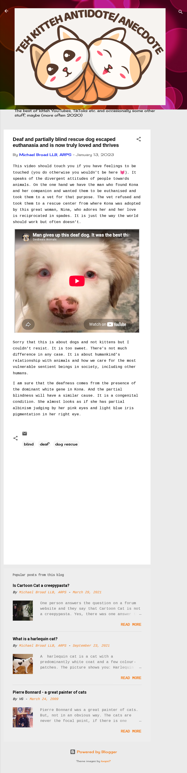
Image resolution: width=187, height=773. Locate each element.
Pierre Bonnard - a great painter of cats (49, 692)
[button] (138, 139)
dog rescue (66, 444)
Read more (131, 624)
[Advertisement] (168, 198)
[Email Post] (24, 435)
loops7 (106, 761)
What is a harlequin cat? (35, 638)
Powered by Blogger (96, 752)
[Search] (180, 12)
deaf (44, 444)
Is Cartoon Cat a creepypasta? (41, 585)
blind (29, 444)
